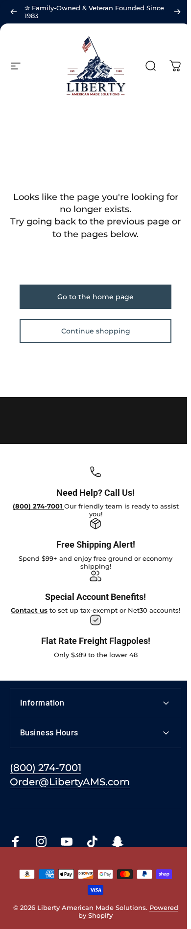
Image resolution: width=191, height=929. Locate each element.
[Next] (177, 11)
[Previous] (13, 11)
